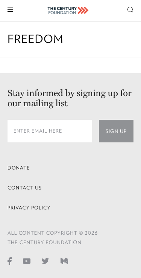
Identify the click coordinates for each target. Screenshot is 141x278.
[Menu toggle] (10, 9)
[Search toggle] (130, 9)
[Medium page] (64, 261)
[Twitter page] (45, 261)
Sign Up (116, 131)
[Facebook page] (10, 261)
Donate (19, 168)
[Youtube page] (26, 261)
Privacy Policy (29, 208)
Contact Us (25, 188)
